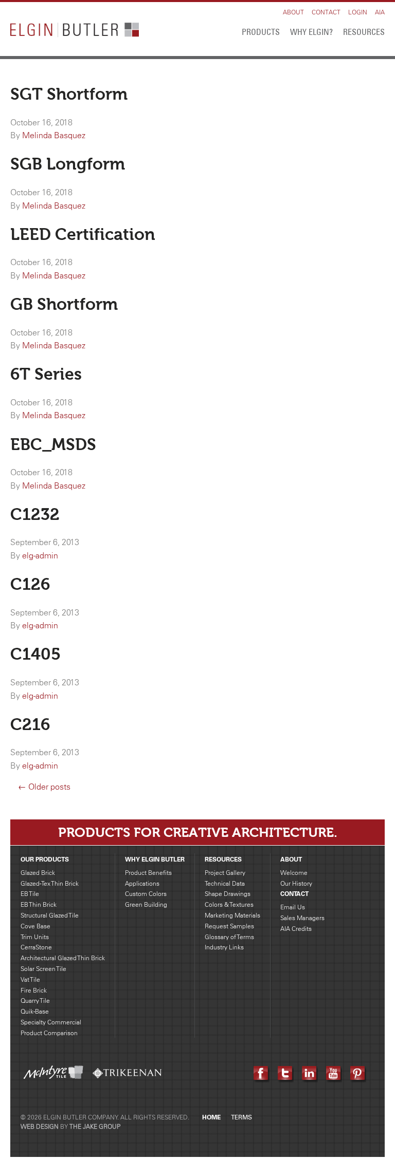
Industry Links (224, 947)
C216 (30, 724)
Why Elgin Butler (155, 859)
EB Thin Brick (39, 904)
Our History (296, 883)
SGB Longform (67, 164)
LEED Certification (82, 234)
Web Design (40, 1126)
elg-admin (40, 555)
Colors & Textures (229, 904)
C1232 (35, 514)
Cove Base (35, 926)
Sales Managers (302, 918)
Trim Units (35, 937)
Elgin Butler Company (74, 32)
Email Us (292, 907)
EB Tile (30, 894)
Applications (142, 883)
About (293, 12)
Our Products (45, 859)
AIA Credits (296, 928)
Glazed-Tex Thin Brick (50, 883)
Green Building (146, 904)
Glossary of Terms (229, 937)
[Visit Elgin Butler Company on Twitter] (286, 1073)
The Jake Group (94, 1126)
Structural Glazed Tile (50, 915)
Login (357, 12)
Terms (241, 1117)
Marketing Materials (232, 915)
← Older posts (44, 786)
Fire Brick (34, 990)
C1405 (35, 654)
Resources (364, 32)
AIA (380, 12)
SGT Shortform (69, 94)
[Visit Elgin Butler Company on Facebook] (262, 1073)
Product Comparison (49, 1033)
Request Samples (229, 926)
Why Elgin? (311, 32)
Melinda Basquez (53, 135)
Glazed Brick (38, 872)
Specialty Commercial (51, 1022)
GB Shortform (64, 304)
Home (211, 1117)
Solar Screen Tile (43, 969)
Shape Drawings (227, 894)
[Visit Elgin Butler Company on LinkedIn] (310, 1073)
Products (261, 32)
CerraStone (36, 947)
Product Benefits (148, 872)
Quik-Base (35, 1011)
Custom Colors (146, 894)
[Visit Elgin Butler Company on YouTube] (334, 1073)
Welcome (294, 872)
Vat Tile (30, 979)
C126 (30, 584)
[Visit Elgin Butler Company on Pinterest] (358, 1073)
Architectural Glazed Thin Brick (63, 958)
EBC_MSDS (53, 444)
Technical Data (225, 883)
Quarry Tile (35, 1000)
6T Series (46, 374)
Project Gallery (225, 872)
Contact (326, 12)
